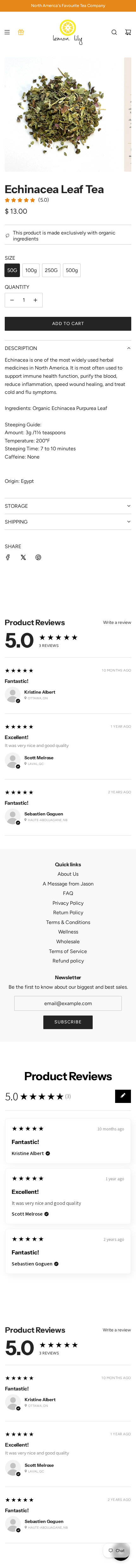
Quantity (17, 287)
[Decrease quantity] (12, 300)
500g (72, 270)
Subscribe (68, 1022)
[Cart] (128, 32)
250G (51, 270)
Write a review (117, 622)
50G (12, 270)
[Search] (114, 32)
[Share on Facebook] (8, 558)
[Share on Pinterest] (38, 558)
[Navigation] (7, 32)
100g (31, 270)
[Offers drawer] (21, 32)
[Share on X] (23, 558)
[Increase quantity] (35, 300)
